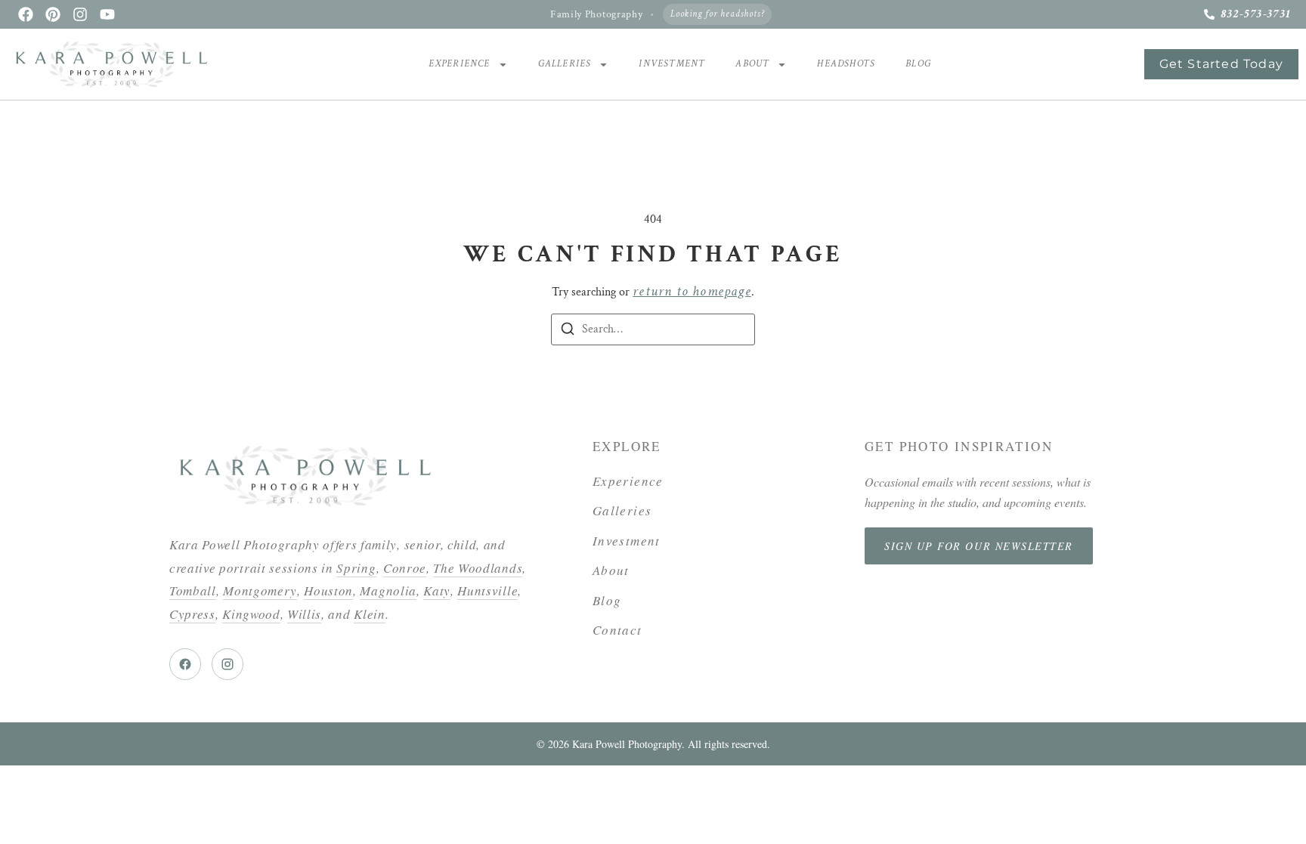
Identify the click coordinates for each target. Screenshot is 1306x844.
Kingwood (251, 614)
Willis (304, 614)
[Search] (567, 331)
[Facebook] (25, 14)
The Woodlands (477, 568)
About (752, 63)
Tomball (192, 590)
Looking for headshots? (717, 14)
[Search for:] (653, 329)
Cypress (192, 614)
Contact (617, 629)
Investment (672, 63)
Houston (328, 590)
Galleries (565, 63)
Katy (436, 590)
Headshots (846, 63)
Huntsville (487, 590)
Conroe (404, 568)
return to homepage (692, 291)
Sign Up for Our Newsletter (978, 546)
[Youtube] (107, 14)
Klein (369, 614)
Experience (460, 63)
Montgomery (260, 590)
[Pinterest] (52, 14)
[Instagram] (80, 14)
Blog (918, 63)
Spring (356, 568)
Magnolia (388, 590)
